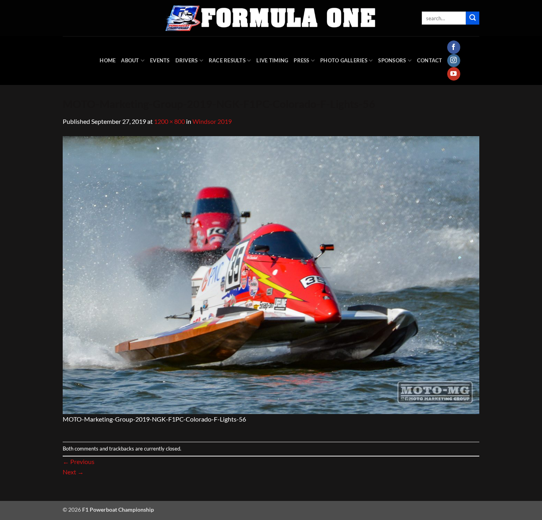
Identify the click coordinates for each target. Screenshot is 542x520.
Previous (78, 461)
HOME (107, 60)
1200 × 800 (169, 121)
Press (301, 60)
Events (160, 60)
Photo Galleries (343, 60)
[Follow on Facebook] (453, 47)
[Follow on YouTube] (453, 74)
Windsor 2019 (212, 121)
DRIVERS (186, 60)
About (130, 60)
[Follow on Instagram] (453, 60)
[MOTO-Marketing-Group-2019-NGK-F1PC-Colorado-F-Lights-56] (271, 274)
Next (73, 472)
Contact (429, 60)
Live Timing (272, 60)
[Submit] (472, 18)
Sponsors (392, 60)
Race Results (227, 60)
